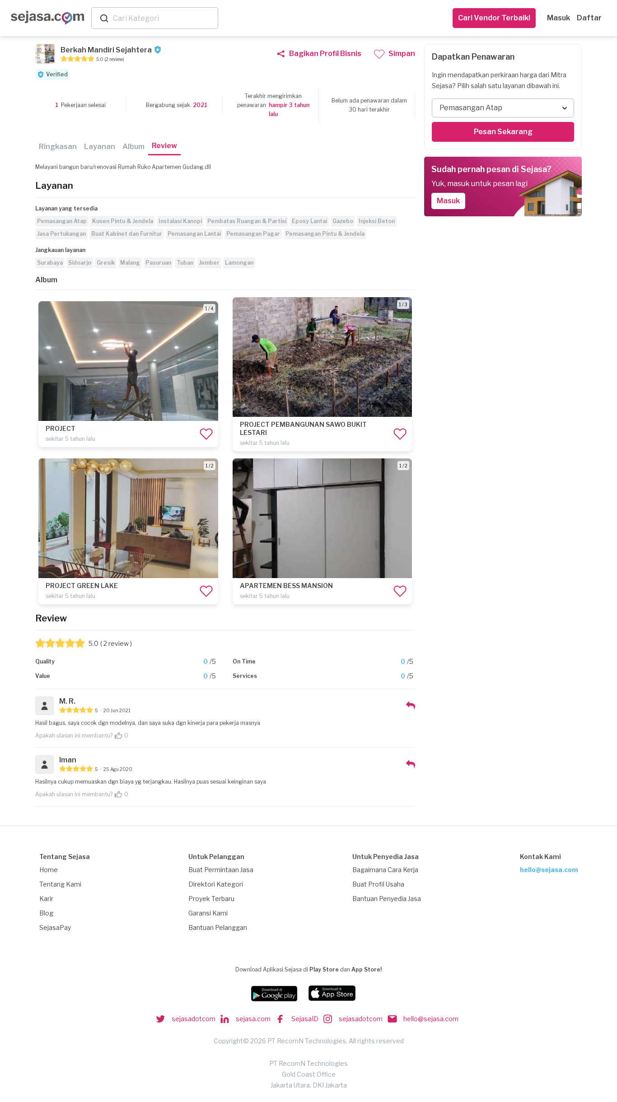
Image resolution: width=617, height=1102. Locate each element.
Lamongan (239, 262)
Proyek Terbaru (211, 898)
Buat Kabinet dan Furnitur (126, 233)
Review (164, 145)
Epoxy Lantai (309, 221)
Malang (130, 262)
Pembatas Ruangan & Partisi (246, 221)
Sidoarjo (79, 262)
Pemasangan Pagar (253, 233)
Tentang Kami (60, 884)
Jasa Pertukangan (61, 233)
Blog (46, 913)
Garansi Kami (208, 913)
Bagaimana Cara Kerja (385, 869)
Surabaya (50, 262)
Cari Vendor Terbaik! (494, 18)
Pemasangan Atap (62, 221)
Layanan (99, 146)
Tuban (185, 262)
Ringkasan (58, 146)
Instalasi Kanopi (180, 221)
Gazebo (342, 221)
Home (48, 869)
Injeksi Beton (377, 221)
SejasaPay (55, 927)
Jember (209, 262)
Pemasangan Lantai (194, 233)
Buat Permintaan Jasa (220, 869)
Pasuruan (158, 262)
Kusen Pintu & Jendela (122, 221)
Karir (46, 898)
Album (133, 146)
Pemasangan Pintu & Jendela (325, 233)
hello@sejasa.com (549, 869)
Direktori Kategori (215, 884)
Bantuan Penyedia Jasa (386, 898)
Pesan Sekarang (503, 131)
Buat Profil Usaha (378, 884)
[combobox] (163, 18)
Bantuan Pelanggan (217, 927)
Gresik (106, 262)
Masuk (558, 18)
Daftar (589, 18)
